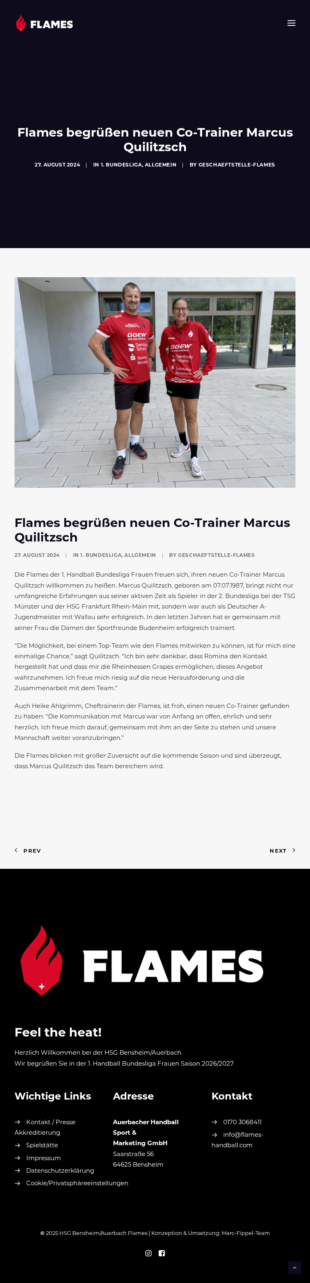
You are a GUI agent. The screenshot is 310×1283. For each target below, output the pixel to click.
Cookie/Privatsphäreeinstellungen (77, 1184)
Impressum (43, 1159)
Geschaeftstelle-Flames (237, 165)
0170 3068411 (242, 1123)
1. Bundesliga (121, 165)
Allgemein (160, 165)
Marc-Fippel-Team (246, 1233)
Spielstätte (42, 1146)
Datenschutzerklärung (60, 1171)
